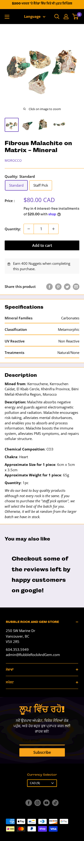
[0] (75, 16)
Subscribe (42, 752)
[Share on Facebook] (49, 286)
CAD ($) (35, 783)
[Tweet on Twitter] (67, 286)
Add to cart (42, 245)
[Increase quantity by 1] (53, 229)
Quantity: (13, 229)
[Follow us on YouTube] (46, 802)
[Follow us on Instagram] (37, 802)
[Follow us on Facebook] (28, 802)
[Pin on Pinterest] (58, 286)
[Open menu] (7, 17)
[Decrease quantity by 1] (29, 229)
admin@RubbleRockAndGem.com (33, 654)
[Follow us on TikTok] (55, 802)
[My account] (66, 16)
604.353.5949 (17, 649)
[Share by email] (76, 286)
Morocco (13, 160)
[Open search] (57, 16)
